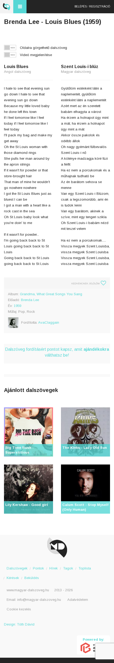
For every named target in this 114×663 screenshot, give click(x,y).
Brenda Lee (30, 300)
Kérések (13, 578)
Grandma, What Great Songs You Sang (51, 294)
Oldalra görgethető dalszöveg (43, 48)
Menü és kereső (20, 6)
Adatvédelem (77, 600)
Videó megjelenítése (36, 55)
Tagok (68, 568)
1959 (17, 306)
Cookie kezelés (19, 609)
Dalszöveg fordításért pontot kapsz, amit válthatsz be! (57, 352)
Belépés (80, 6)
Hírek (53, 568)
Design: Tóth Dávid (19, 624)
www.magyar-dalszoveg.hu (28, 590)
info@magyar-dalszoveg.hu (39, 600)
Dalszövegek (17, 568)
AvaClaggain (48, 322)
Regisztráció (99, 6)
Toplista (84, 568)
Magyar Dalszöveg (6, 6)
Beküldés (31, 578)
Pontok (38, 568)
